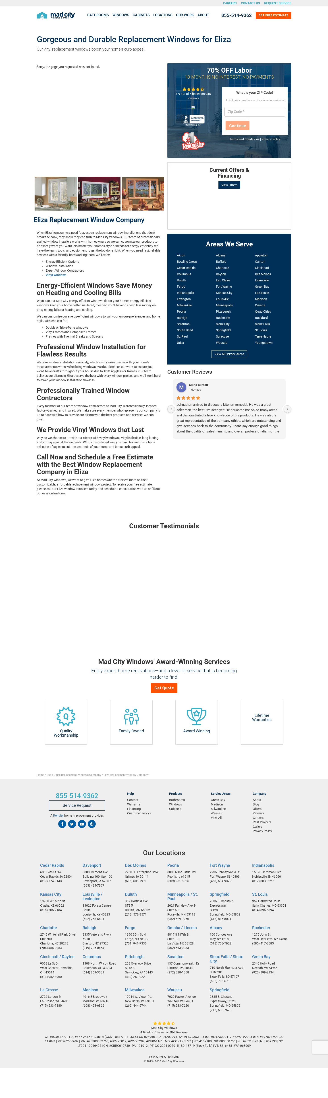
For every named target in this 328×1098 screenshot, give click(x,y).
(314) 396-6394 (263, 910)
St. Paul (182, 336)
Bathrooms (98, 15)
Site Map (173, 1057)
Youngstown (264, 342)
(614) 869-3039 (93, 972)
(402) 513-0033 (178, 947)
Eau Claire (223, 280)
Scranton (183, 324)
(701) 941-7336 (136, 943)
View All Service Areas (229, 354)
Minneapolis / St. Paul (182, 896)
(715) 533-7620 (178, 1005)
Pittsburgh (223, 311)
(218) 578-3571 (136, 914)
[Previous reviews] (171, 409)
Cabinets (141, 15)
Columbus (184, 274)
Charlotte (222, 268)
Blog (256, 804)
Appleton (261, 255)
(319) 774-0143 (51, 881)
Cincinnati (262, 268)
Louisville (222, 299)
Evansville (262, 280)
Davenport (92, 865)
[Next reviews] (287, 409)
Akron (181, 255)
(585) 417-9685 (263, 943)
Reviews (258, 813)
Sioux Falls (262, 324)
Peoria (181, 311)
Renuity (58, 815)
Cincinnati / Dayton (57, 956)
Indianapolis (185, 293)
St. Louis (261, 330)
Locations (162, 15)
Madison (261, 299)
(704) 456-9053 (51, 947)
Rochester (223, 318)
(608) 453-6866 (93, 1005)
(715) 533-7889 (51, 1005)
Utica (180, 342)
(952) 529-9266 (178, 918)
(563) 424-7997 (93, 885)
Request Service (277, 3)
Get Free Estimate (273, 15)
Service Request (77, 805)
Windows (120, 15)
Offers (257, 809)
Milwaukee (184, 305)
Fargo (181, 286)
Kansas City (224, 293)
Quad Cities (263, 311)
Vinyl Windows (56, 275)
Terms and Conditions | (245, 139)
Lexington (184, 299)
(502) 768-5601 (93, 918)
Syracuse (222, 336)
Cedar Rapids (186, 268)
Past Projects (262, 822)
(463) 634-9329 (220, 881)
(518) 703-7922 (220, 943)
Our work (185, 15)
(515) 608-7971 (136, 881)
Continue (237, 125)
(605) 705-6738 (220, 981)
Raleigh (182, 318)
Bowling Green (187, 261)
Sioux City (223, 324)
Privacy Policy (271, 139)
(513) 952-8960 (51, 976)
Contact (132, 800)
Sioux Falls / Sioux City (226, 958)
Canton (260, 261)
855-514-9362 (236, 15)
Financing (134, 809)
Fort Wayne (224, 286)
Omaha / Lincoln (182, 927)
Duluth (181, 280)
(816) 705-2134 (51, 910)
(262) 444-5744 (136, 1005)
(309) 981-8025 (178, 881)
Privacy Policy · (158, 1057)
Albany (221, 255)
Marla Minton (198, 385)
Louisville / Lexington (92, 896)
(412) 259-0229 (136, 976)
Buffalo (221, 261)
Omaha (260, 305)
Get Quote (164, 688)
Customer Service (139, 813)
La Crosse (262, 293)
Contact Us (250, 3)
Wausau (221, 342)
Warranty (133, 804)
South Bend (185, 330)
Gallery (257, 826)
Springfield (223, 330)
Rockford (261, 318)
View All (216, 817)
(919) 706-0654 (93, 947)
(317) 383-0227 (263, 881)
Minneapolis (224, 305)
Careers (230, 3)
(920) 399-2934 (263, 972)
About (203, 15)
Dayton (221, 274)
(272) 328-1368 (178, 972)
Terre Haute (263, 336)
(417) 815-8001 (220, 919)
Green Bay (262, 286)
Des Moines (263, 274)
